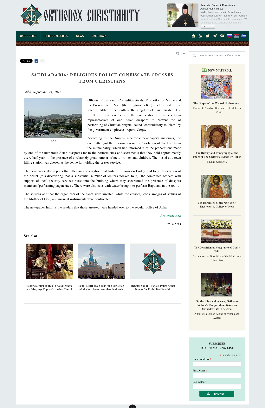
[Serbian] (236, 36)
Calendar (99, 36)
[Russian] (229, 36)
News (80, 36)
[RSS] (201, 36)
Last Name (200, 381)
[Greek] (244, 36)
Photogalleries (56, 36)
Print (182, 53)
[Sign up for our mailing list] (193, 36)
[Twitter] (208, 36)
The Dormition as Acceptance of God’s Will (217, 249)
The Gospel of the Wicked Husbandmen (216, 103)
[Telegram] (215, 36)
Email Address (202, 359)
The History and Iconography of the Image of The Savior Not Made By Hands (217, 155)
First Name (200, 370)
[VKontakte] (222, 36)
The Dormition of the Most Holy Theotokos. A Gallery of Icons (217, 204)
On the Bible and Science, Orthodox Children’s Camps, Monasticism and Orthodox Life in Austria (217, 305)
